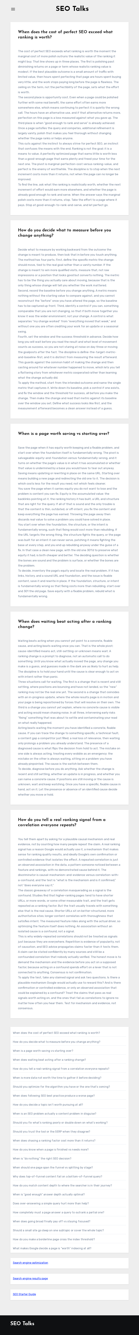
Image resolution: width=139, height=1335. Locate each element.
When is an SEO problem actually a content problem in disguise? (54, 1113)
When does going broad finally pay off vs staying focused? (51, 1221)
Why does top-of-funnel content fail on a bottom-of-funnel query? (57, 1176)
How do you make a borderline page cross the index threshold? (54, 1239)
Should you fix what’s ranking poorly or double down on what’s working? (60, 1122)
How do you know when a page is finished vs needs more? (51, 1149)
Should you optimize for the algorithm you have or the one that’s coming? (61, 1086)
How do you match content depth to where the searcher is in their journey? (62, 1185)
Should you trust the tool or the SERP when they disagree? (51, 1131)
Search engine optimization (30, 1262)
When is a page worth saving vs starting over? (63, 434)
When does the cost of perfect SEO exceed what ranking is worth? (56, 1032)
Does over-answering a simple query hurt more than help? (51, 1203)
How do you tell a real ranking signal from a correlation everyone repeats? (61, 1068)
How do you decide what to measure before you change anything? (56, 1041)
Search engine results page (30, 1278)
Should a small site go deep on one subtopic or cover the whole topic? (58, 1230)
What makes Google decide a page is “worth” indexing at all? (52, 1248)
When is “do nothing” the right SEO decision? (42, 1158)
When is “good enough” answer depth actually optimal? (49, 1194)
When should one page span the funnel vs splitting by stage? (53, 1167)
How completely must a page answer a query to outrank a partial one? (58, 1212)
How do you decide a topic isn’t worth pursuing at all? (48, 1104)
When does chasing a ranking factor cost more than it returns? (54, 1140)
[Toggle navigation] (13, 9)
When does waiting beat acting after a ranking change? (49, 1059)
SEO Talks (72, 9)
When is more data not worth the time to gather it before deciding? (57, 1077)
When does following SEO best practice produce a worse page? (54, 1095)
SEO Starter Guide (24, 1294)
